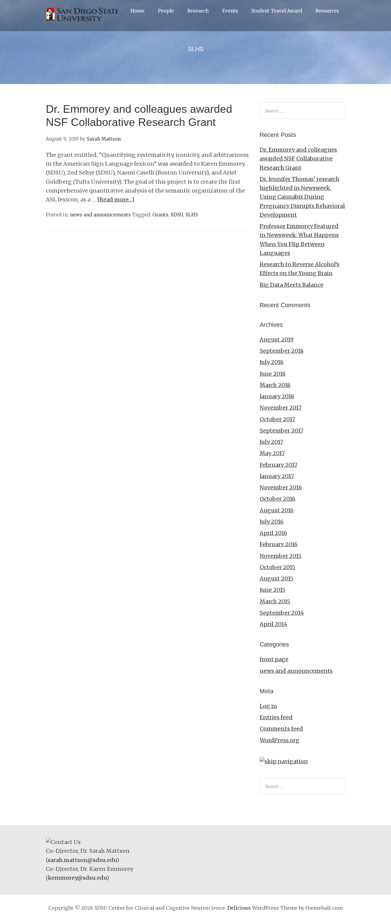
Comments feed (281, 728)
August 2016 (277, 510)
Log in (268, 705)
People (166, 11)
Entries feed (276, 717)
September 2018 (282, 350)
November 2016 (281, 487)
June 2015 (272, 589)
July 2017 (271, 441)
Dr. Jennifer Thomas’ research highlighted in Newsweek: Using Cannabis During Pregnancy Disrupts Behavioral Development (302, 196)
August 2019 (277, 339)
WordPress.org (279, 740)
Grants (160, 215)
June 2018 (273, 373)
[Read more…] (115, 199)
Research (198, 11)
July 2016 (271, 521)
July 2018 (271, 362)
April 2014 (273, 624)
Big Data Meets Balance (291, 284)
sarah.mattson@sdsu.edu (82, 860)
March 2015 (275, 601)
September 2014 (282, 612)
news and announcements (100, 215)
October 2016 (277, 498)
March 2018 (275, 385)
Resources (327, 11)
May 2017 (272, 453)
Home (137, 11)
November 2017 (280, 407)
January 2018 (277, 396)
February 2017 (278, 464)
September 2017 (281, 430)
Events (230, 11)
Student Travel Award (276, 11)
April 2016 (273, 532)
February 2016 (279, 544)
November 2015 (280, 555)
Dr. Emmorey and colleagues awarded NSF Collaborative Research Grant (298, 158)
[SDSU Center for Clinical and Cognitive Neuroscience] (84, 21)
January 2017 (277, 476)
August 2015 (276, 578)
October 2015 (277, 567)
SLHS (191, 215)
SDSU (177, 215)
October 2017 (277, 419)
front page (274, 659)
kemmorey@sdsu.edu (77, 877)
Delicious (239, 908)
